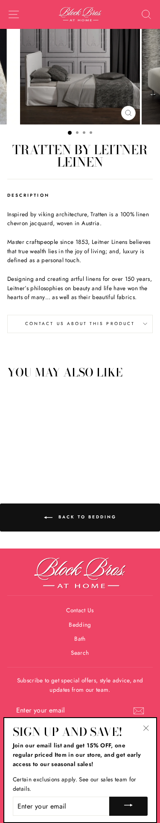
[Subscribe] (138, 711)
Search (80, 652)
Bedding (80, 624)
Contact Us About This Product (80, 323)
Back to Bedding (86, 517)
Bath (79, 638)
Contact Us (79, 610)
